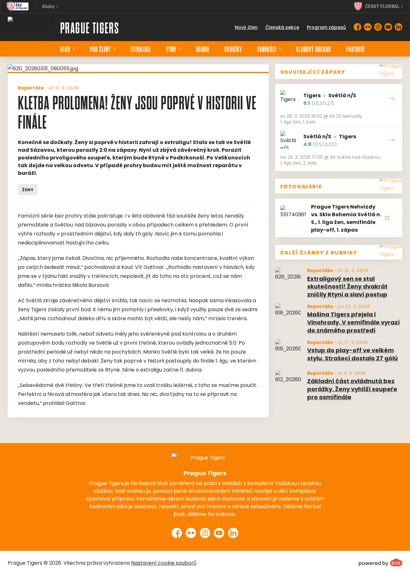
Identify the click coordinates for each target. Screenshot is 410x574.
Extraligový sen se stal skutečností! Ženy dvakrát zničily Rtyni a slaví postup (347, 286)
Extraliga (141, 48)
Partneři (355, 48)
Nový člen (246, 26)
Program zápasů (326, 26)
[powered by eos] (380, 562)
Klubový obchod (313, 48)
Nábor (202, 48)
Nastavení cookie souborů (163, 562)
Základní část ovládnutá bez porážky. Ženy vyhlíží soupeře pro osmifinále (352, 388)
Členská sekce (282, 26)
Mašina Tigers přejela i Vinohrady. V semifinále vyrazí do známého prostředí (353, 322)
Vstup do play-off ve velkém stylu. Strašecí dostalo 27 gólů (352, 354)
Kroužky (233, 48)
